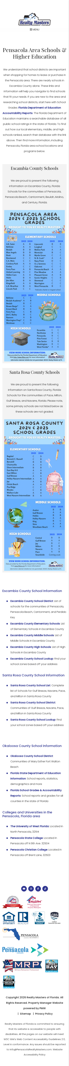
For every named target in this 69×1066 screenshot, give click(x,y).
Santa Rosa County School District (32, 702)
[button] (24, 889)
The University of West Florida (29, 826)
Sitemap (25, 1014)
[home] (34, 19)
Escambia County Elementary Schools (35, 623)
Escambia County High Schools (30, 647)
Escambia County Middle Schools (32, 635)
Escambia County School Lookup (31, 659)
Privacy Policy (44, 1014)
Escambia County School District (31, 601)
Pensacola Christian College (28, 849)
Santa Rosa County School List (30, 685)
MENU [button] (35, 29)
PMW (42, 1008)
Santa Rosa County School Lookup (33, 719)
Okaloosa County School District (31, 756)
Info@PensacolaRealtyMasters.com (31, 1049)
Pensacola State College (26, 838)
